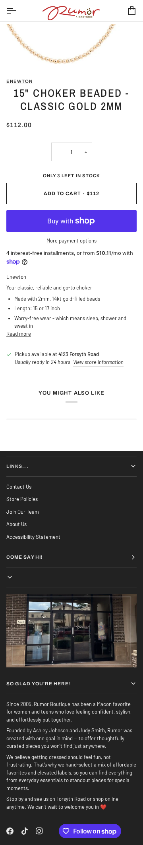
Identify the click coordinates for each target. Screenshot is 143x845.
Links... (17, 466)
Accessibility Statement (33, 537)
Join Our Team (22, 512)
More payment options (71, 240)
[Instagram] (39, 831)
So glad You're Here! (38, 684)
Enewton (19, 81)
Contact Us (18, 486)
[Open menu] (18, 11)
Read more (18, 334)
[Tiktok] (24, 831)
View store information (98, 362)
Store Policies (22, 499)
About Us (16, 524)
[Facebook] (10, 831)
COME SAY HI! (24, 557)
